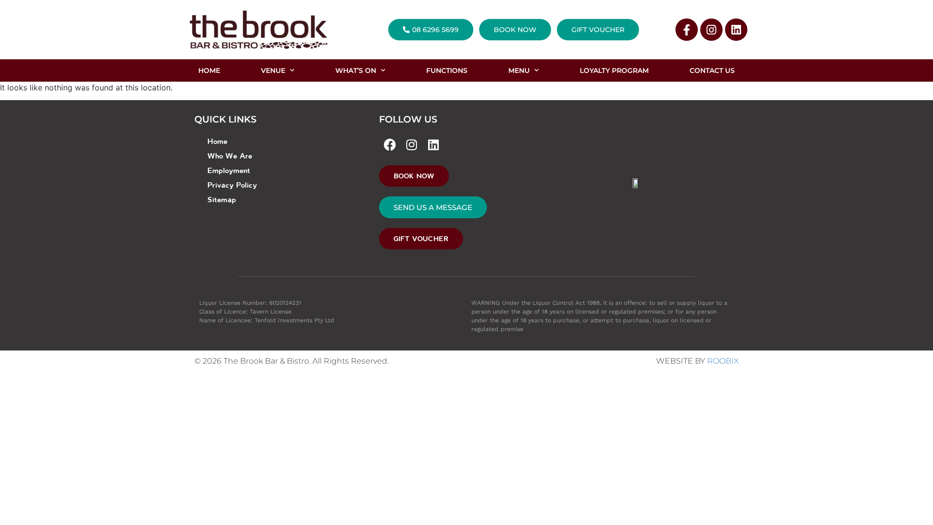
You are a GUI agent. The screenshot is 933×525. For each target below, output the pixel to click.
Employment (228, 170)
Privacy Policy (232, 184)
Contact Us (712, 70)
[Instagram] (711, 29)
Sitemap (221, 199)
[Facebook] (390, 145)
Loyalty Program (614, 70)
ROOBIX (723, 361)
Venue (273, 70)
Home (217, 141)
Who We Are (229, 155)
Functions (446, 70)
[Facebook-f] (686, 29)
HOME (209, 70)
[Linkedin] (736, 29)
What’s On (355, 70)
